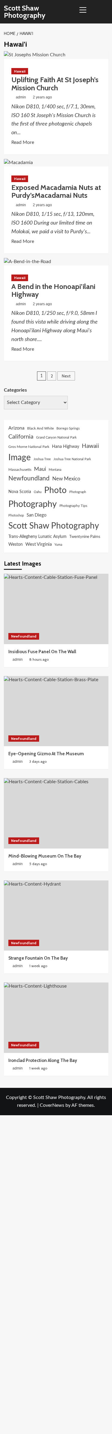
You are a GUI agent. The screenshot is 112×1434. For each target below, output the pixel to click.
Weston (15, 544)
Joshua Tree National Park (72, 459)
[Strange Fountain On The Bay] (56, 915)
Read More (22, 143)
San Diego (37, 515)
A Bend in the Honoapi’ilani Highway (53, 290)
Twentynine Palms (84, 537)
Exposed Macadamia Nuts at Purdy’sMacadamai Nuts (56, 191)
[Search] (104, 12)
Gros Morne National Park (28, 447)
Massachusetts (19, 469)
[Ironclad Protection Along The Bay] (56, 1017)
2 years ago (42, 97)
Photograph (77, 492)
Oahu (38, 492)
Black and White (40, 428)
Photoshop (16, 515)
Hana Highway (65, 446)
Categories (15, 390)
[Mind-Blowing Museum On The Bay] (56, 813)
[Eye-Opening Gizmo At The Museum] (56, 711)
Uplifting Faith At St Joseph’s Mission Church (55, 83)
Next (66, 376)
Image (19, 457)
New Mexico (66, 478)
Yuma (58, 544)
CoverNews (52, 1105)
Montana (55, 469)
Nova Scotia (19, 491)
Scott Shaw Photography (24, 12)
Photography (32, 504)
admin (21, 97)
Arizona (16, 428)
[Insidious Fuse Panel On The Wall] (56, 609)
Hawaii (19, 71)
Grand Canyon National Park (56, 437)
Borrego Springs (68, 428)
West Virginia (38, 544)
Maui (40, 469)
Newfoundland (29, 478)
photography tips (73, 505)
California (20, 437)
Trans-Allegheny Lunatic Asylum (37, 537)
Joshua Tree (42, 459)
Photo (55, 490)
